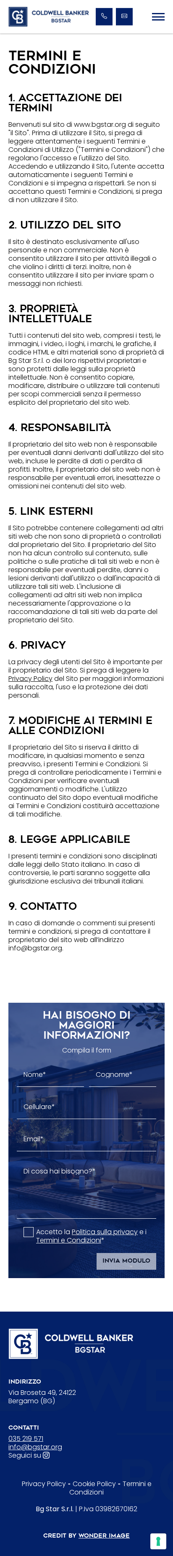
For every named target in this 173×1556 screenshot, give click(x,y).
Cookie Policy (94, 1484)
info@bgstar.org (35, 1447)
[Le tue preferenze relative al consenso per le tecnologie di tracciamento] (158, 1541)
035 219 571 (25, 1438)
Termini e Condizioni (68, 1240)
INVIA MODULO (126, 1261)
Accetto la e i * (91, 1236)
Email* (34, 1139)
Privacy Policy (30, 678)
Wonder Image (104, 1536)
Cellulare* (39, 1107)
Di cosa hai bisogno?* (60, 1171)
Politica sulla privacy (105, 1232)
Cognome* (114, 1074)
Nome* (35, 1074)
